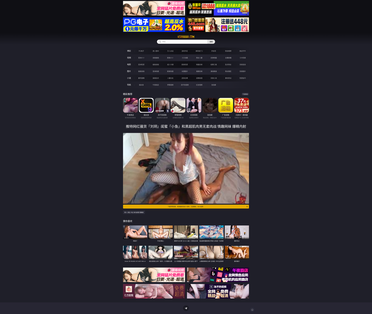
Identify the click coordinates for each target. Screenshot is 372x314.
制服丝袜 (199, 64)
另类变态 (243, 64)
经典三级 (214, 64)
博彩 (129, 51)
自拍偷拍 (156, 58)
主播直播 (228, 58)
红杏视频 (199, 85)
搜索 (211, 42)
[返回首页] (252, 309)
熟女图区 (228, 71)
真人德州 (156, 51)
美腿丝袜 (199, 71)
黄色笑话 (228, 78)
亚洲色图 (156, 71)
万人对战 (170, 51)
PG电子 (141, 51)
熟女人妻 (199, 58)
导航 (129, 85)
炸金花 (213, 51)
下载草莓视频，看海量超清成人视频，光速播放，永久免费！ (186, 206)
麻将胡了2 (199, 51)
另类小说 (214, 78)
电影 (129, 64)
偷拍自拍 (156, 64)
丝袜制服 (214, 58)
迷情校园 (199, 78)
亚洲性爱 (141, 64)
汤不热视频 (185, 85)
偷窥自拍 (141, 71)
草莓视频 (170, 85)
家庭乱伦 (156, 78)
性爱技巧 (243, 78)
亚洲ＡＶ (141, 58)
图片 (129, 71)
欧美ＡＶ (170, 58)
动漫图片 (185, 71)
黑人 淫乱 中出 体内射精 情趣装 (134, 212)
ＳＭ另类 (243, 58)
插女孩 (141, 85)
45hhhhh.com (186, 37)
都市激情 (141, 78)
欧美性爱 (185, 64)
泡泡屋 (213, 85)
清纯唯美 (214, 71)
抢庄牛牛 (243, 51)
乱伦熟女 (228, 64)
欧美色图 (170, 71)
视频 (129, 57)
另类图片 (243, 71)
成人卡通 (170, 64)
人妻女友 (170, 78)
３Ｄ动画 (185, 58)
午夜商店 (156, 85)
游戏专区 (185, 51)
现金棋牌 (228, 51)
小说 (129, 78)
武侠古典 (185, 78)
